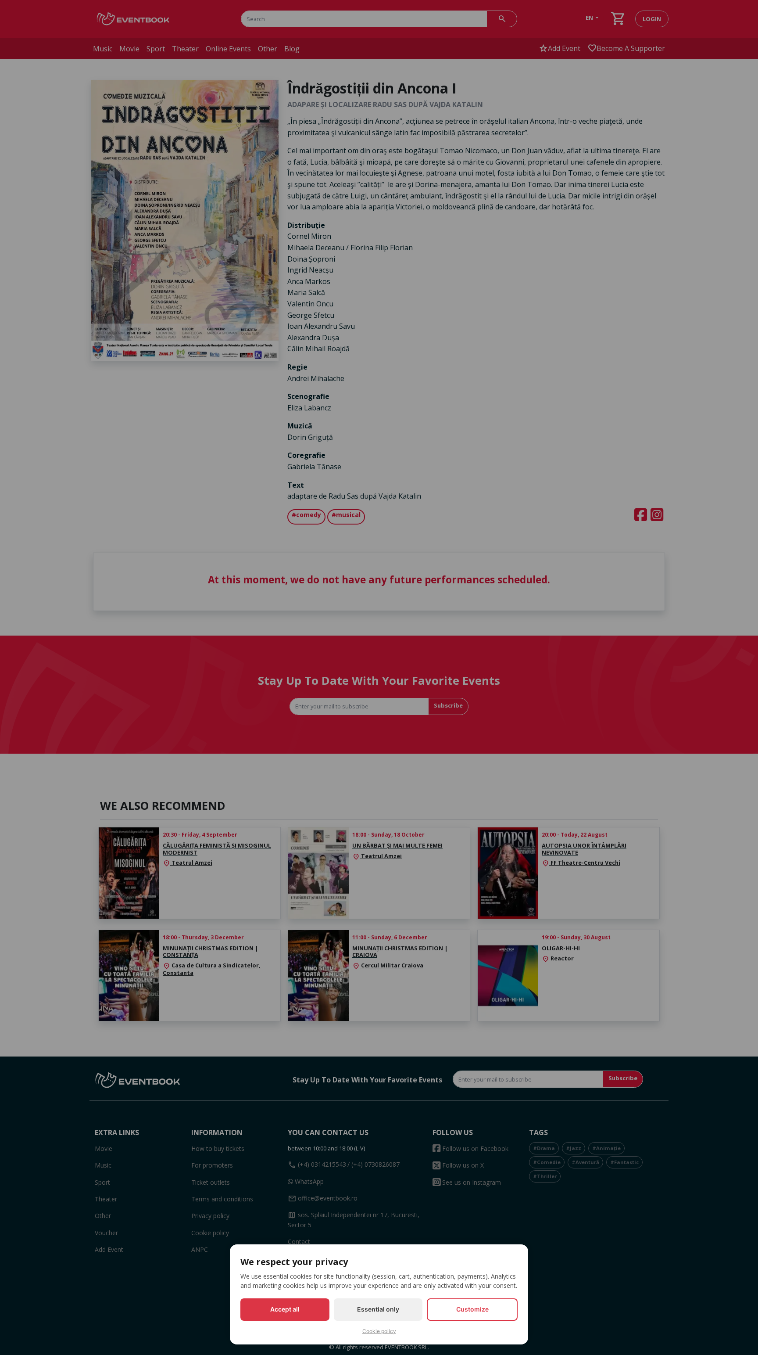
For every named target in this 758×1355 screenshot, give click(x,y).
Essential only (378, 1309)
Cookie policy (379, 1331)
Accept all (285, 1309)
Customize (472, 1309)
